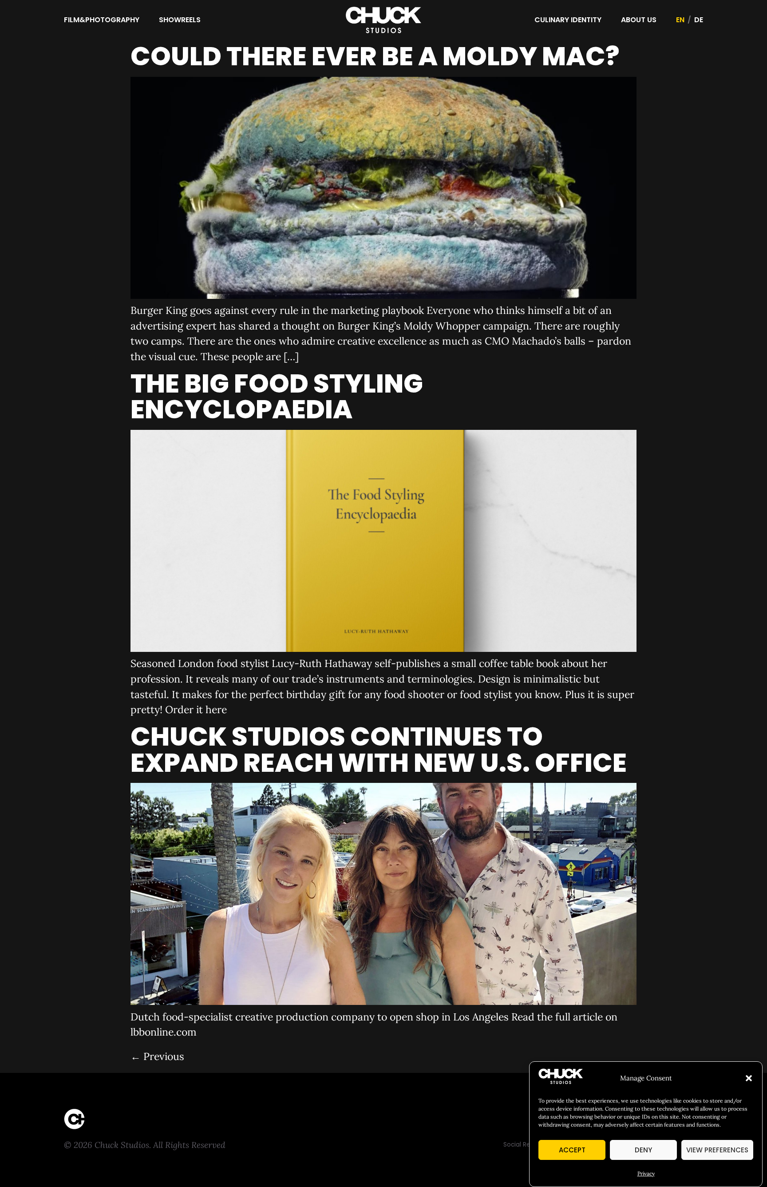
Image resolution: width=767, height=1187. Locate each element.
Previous (157, 1056)
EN (680, 20)
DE (698, 20)
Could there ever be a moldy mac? (375, 56)
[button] (748, 1078)
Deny (643, 1150)
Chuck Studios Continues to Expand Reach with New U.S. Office (378, 750)
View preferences (717, 1150)
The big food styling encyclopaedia (276, 396)
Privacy (646, 1173)
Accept (572, 1150)
